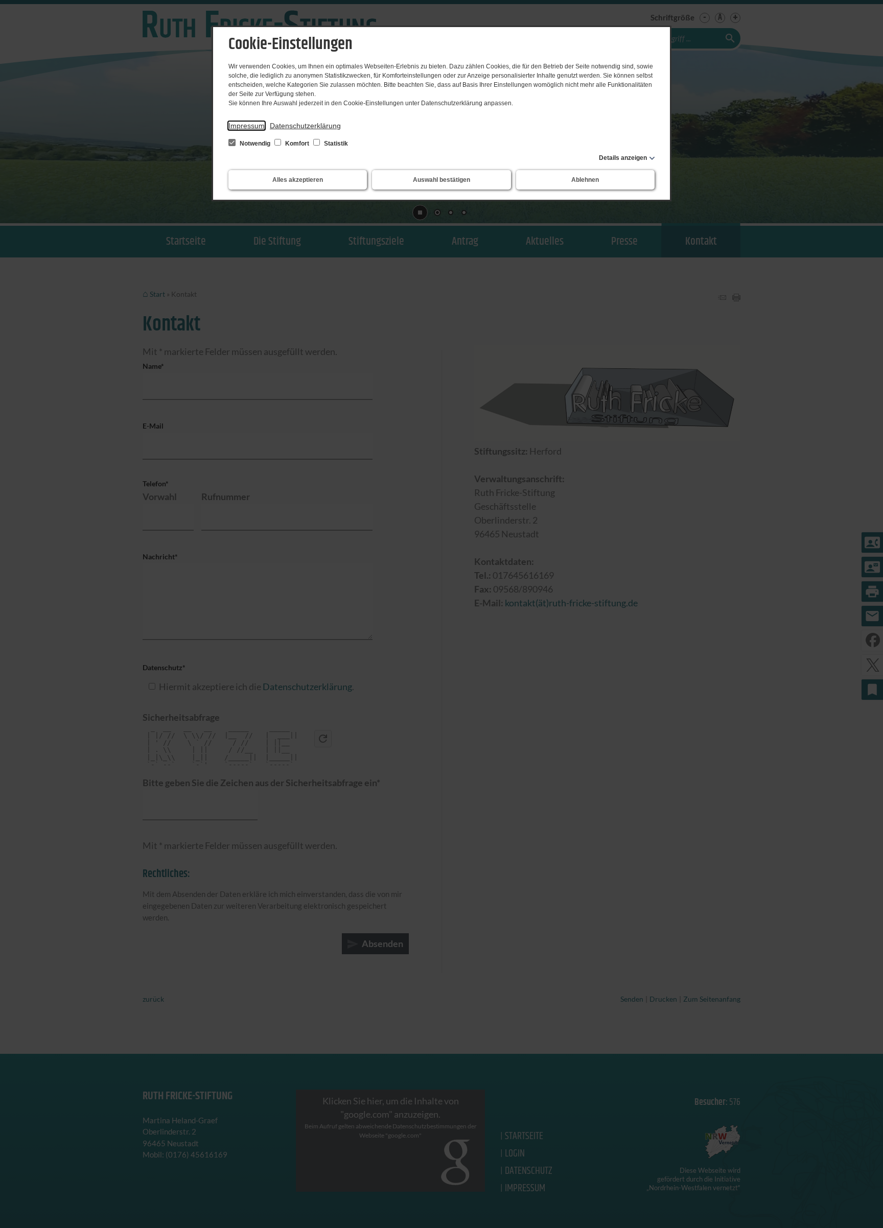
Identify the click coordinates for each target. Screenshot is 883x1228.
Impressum (246, 126)
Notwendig (255, 143)
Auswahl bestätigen (441, 179)
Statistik (335, 143)
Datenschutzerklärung (305, 126)
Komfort (297, 143)
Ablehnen (585, 179)
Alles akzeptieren (297, 179)
